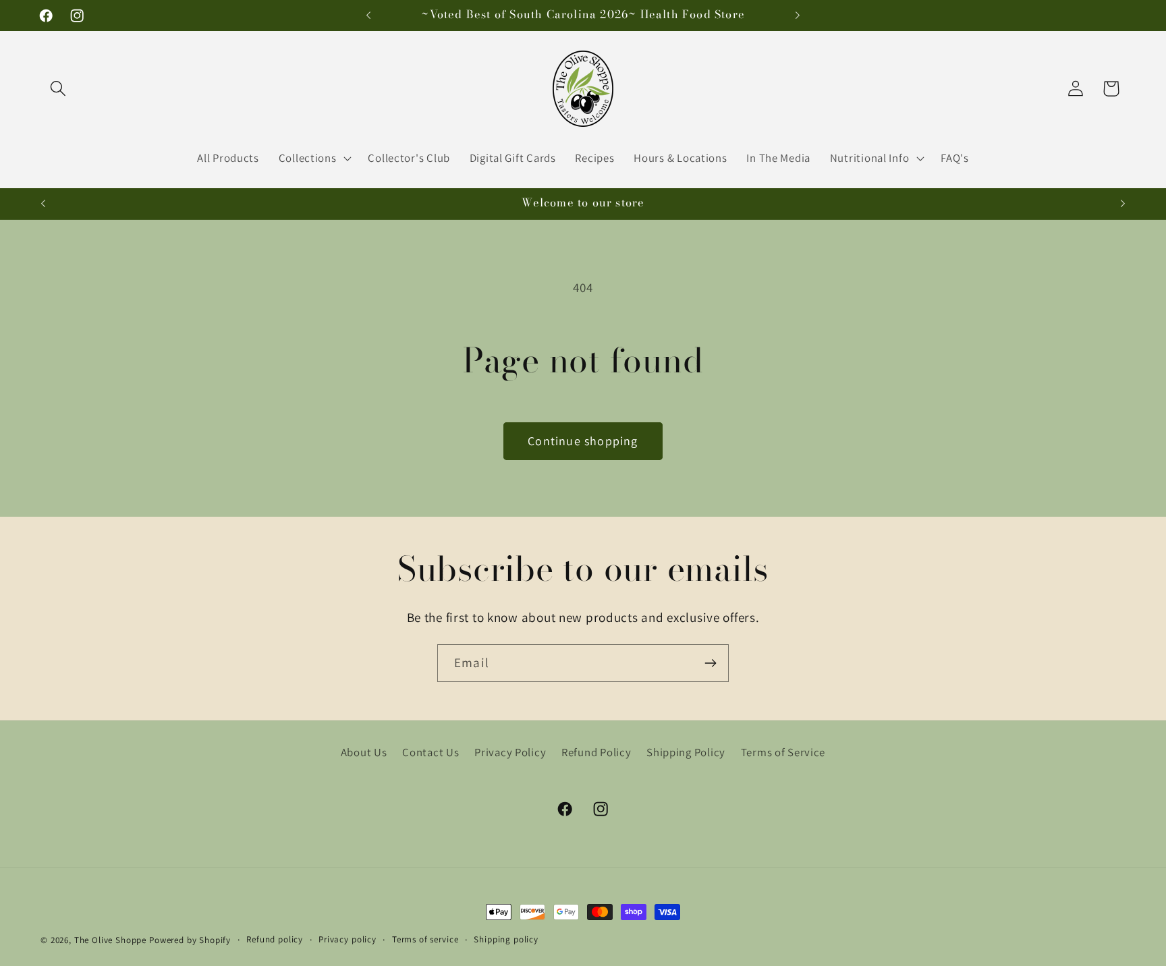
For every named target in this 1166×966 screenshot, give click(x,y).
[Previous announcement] (368, 15)
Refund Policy (596, 752)
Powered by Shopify (190, 940)
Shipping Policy (685, 752)
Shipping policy (506, 939)
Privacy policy (347, 939)
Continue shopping (583, 441)
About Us (364, 752)
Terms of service (425, 939)
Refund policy (274, 939)
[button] (58, 89)
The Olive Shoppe (111, 940)
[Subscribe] (710, 663)
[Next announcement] (797, 15)
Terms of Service (783, 752)
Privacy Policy (510, 752)
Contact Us (430, 752)
